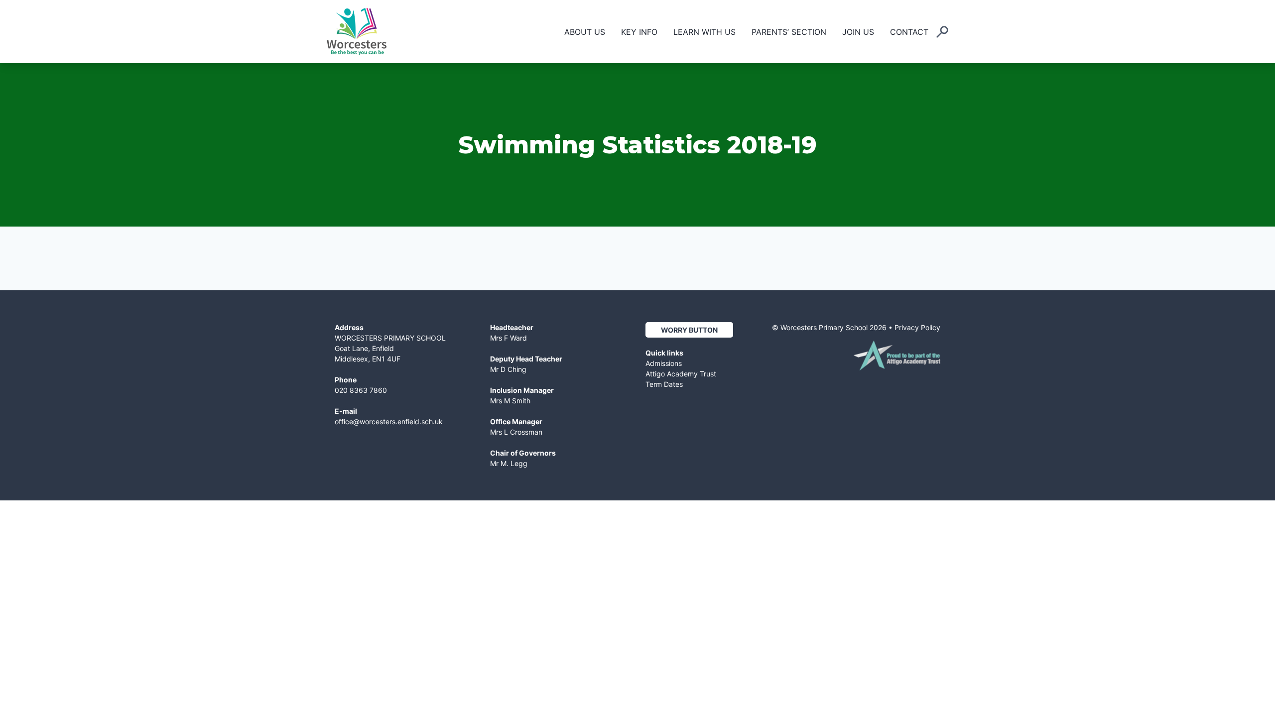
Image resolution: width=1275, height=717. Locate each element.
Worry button (689, 330)
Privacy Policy (917, 327)
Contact (909, 32)
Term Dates (664, 384)
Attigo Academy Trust (680, 373)
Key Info (639, 32)
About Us (584, 32)
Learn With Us (704, 32)
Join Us (858, 32)
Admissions (663, 363)
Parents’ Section (789, 32)
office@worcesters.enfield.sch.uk (389, 421)
